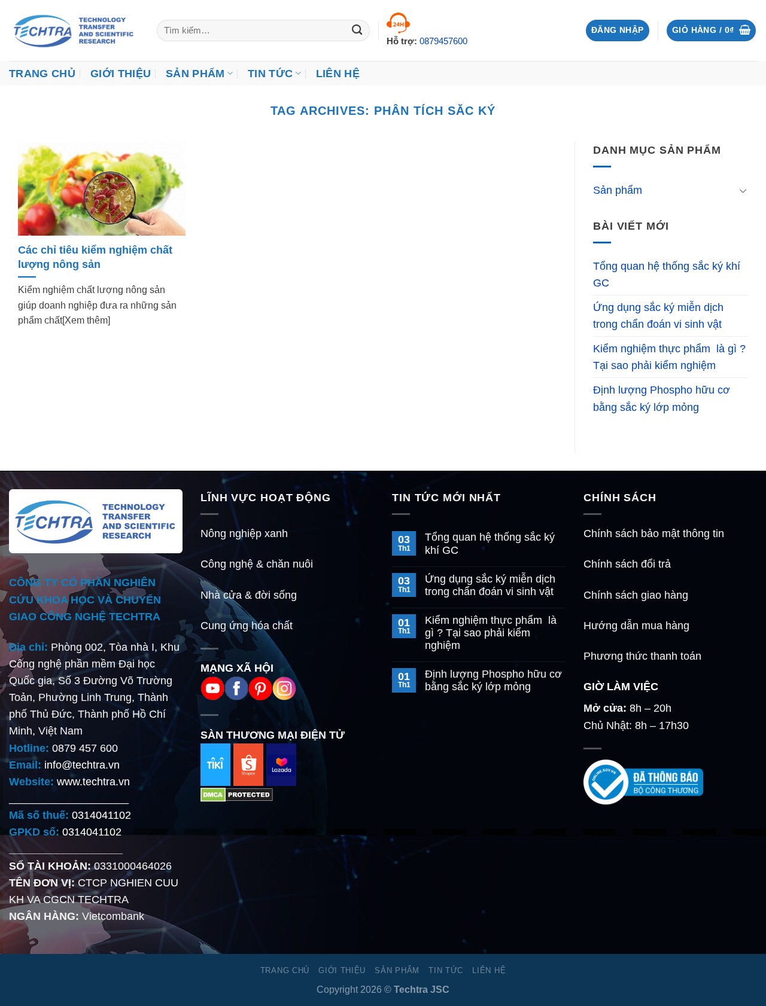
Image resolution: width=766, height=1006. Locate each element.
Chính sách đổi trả (627, 564)
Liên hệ (338, 74)
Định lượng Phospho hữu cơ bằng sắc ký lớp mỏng (661, 398)
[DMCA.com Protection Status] (236, 794)
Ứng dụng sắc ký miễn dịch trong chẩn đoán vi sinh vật (658, 315)
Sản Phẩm (195, 74)
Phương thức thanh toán (642, 656)
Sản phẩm (617, 190)
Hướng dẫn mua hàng (636, 626)
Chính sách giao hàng (635, 595)
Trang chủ (42, 74)
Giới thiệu (120, 74)
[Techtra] (74, 30)
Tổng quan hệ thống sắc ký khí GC (666, 274)
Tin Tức (270, 74)
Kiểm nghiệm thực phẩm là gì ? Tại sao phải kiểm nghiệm (669, 357)
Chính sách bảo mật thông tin (653, 533)
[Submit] (357, 31)
